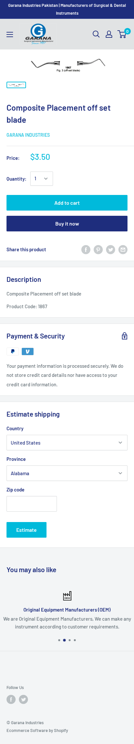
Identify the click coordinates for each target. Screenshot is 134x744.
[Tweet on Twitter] (110, 249)
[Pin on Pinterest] (98, 249)
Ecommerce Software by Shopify (37, 730)
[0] (122, 34)
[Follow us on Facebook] (11, 699)
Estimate (26, 530)
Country (15, 428)
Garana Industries (28, 135)
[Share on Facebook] (85, 249)
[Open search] (96, 34)
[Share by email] (122, 249)
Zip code (15, 489)
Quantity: (16, 179)
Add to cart (67, 203)
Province (16, 459)
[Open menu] (10, 34)
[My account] (109, 34)
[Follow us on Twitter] (23, 699)
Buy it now (67, 223)
